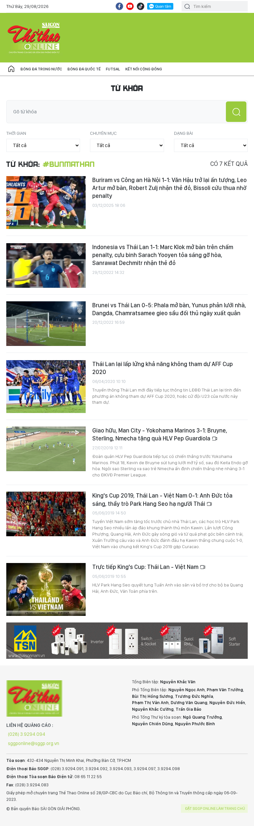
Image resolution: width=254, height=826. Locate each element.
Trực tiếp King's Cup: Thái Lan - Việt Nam (146, 566)
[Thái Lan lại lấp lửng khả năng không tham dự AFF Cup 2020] (46, 386)
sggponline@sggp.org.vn (33, 743)
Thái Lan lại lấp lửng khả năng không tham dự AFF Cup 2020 (162, 367)
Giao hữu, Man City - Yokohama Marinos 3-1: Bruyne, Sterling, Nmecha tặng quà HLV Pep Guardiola (159, 434)
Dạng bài (183, 133)
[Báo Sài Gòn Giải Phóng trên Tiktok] (141, 6)
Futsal (113, 69)
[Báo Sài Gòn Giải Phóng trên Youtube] (130, 6)
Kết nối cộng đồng (143, 69)
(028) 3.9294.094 (26, 734)
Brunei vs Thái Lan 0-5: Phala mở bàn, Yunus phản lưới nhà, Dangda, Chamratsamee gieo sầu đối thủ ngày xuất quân (169, 309)
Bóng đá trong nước (41, 69)
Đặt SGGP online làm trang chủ (215, 808)
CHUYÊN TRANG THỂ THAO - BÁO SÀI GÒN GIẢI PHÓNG (34, 37)
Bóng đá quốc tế (84, 69)
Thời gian (16, 133)
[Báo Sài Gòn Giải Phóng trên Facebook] (119, 6)
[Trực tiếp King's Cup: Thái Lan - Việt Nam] (46, 589)
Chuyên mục (103, 133)
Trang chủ (11, 69)
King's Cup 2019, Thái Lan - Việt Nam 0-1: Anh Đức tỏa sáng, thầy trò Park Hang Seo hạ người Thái (162, 499)
